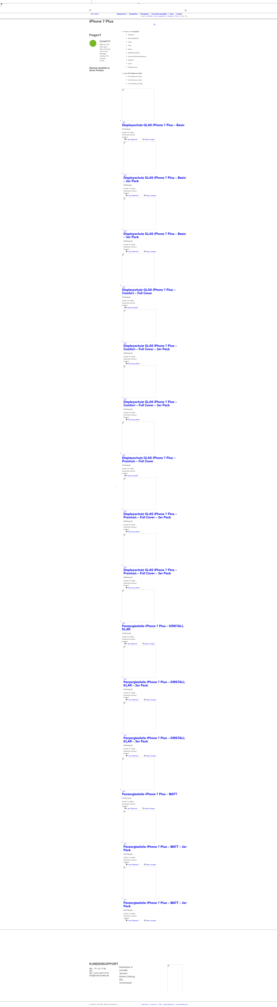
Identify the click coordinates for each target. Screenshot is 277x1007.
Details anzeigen (149, 139)
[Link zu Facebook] (89, 1)
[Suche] (186, 14)
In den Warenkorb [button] (131, 139)
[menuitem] (121, 14)
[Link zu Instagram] (93, 1)
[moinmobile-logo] (94, 14)
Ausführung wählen (132, 308)
